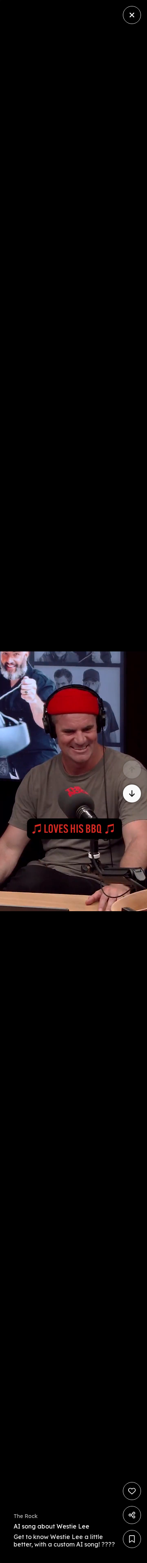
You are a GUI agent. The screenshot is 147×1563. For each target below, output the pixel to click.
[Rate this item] (132, 1491)
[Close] (132, 15)
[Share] (132, 1515)
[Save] (132, 1539)
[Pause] (73, 781)
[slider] (53, 1555)
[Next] (132, 793)
